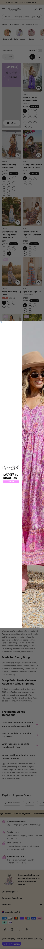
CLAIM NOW (11, 482)
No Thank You (11, 484)
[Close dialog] (1, 322)
